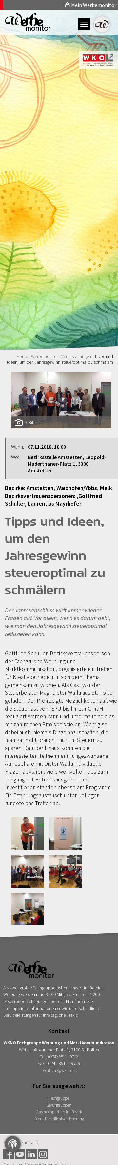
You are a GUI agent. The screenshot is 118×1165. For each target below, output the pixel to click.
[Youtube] (20, 1154)
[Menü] (84, 24)
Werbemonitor (44, 356)
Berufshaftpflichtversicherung (59, 1119)
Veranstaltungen (76, 356)
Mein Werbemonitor (93, 5)
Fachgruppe (59, 1098)
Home (22, 356)
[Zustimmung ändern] (13, 1144)
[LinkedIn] (31, 1154)
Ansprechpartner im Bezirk (59, 1112)
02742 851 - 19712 (63, 1057)
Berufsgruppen (59, 1105)
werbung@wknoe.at (60, 1070)
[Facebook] (8, 1154)
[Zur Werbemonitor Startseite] (25, 28)
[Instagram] (43, 1154)
